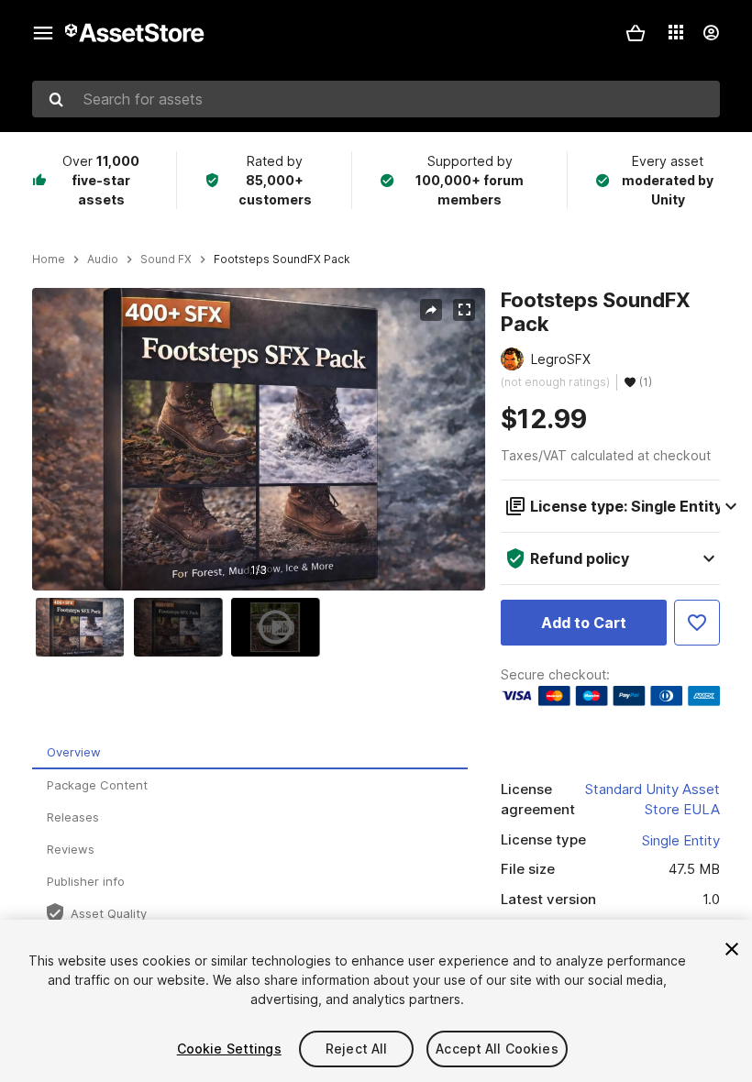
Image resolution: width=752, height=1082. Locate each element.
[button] (636, 33)
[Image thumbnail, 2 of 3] (182, 627)
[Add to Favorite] (697, 623)
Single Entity (681, 840)
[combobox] (376, 99)
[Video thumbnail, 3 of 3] (279, 627)
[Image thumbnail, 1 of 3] (84, 627)
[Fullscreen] (464, 310)
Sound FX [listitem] (166, 259)
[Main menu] (43, 33)
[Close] (732, 949)
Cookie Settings (229, 1048)
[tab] (250, 753)
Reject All (356, 1048)
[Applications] (676, 32)
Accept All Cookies (497, 1048)
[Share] (431, 310)
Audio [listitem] (102, 259)
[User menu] (711, 33)
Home (48, 259)
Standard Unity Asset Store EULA (652, 799)
